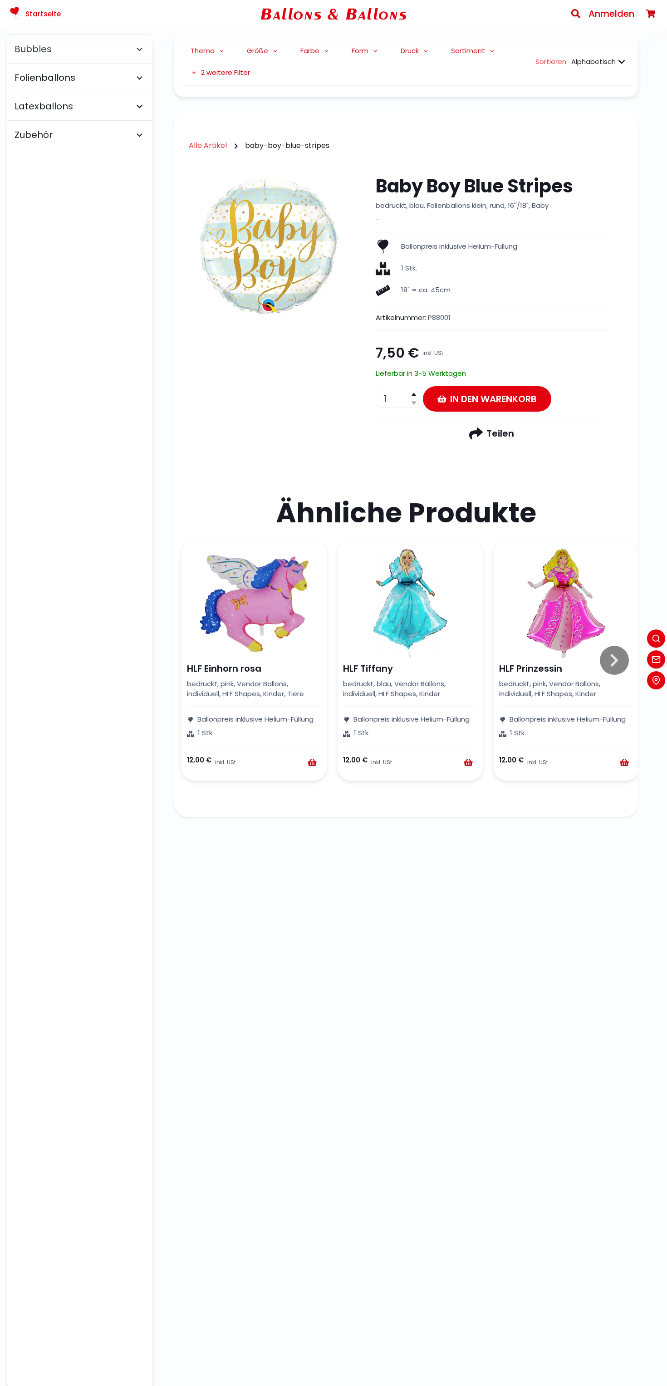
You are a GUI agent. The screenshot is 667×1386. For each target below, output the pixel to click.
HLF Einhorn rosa (224, 668)
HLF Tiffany (368, 668)
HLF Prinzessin (530, 668)
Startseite (43, 14)
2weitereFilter (225, 72)
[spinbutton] (397, 399)
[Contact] (656, 659)
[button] (413, 394)
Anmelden (611, 13)
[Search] (576, 14)
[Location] (656, 680)
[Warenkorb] (651, 14)
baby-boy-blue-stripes (287, 145)
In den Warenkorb (493, 399)
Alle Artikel (208, 145)
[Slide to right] (614, 660)
